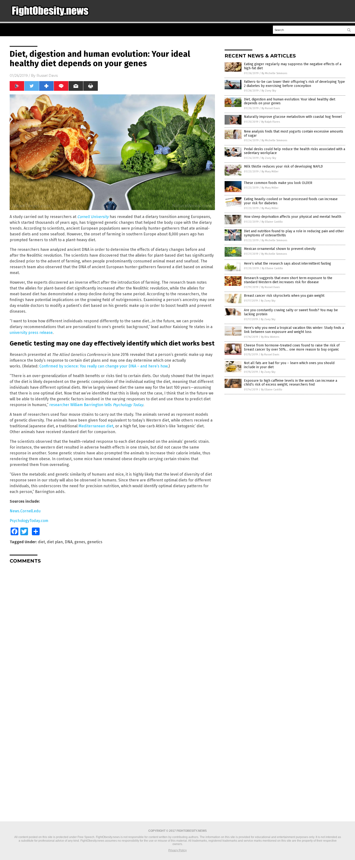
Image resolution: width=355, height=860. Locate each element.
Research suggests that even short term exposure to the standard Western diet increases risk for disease (288, 280)
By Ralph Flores (270, 121)
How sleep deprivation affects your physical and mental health (292, 217)
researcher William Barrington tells (96, 404)
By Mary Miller (270, 171)
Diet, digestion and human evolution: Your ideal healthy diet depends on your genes (289, 101)
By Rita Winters (270, 336)
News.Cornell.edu (25, 511)
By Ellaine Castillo (272, 221)
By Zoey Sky (269, 90)
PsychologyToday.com (29, 520)
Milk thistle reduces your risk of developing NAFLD (283, 166)
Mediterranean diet (95, 426)
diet (41, 542)
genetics (94, 542)
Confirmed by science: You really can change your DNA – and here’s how (103, 366)
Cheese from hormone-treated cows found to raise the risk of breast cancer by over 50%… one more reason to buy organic (292, 347)
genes (79, 542)
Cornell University (93, 216)
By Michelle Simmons (274, 73)
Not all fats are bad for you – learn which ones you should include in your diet (289, 365)
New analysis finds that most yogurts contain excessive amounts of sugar (293, 133)
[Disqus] (112, 627)
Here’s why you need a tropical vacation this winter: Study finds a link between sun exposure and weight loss (294, 330)
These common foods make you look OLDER (278, 183)
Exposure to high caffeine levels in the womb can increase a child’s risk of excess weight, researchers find (290, 383)
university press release (31, 332)
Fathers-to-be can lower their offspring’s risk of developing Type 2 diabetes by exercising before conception (294, 84)
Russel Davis (47, 75)
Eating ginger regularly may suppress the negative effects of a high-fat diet (292, 66)
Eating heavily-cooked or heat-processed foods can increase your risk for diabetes (291, 201)
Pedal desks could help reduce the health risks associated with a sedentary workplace (294, 151)
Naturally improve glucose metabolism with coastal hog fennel (293, 117)
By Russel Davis (271, 108)
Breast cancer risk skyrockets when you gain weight (284, 296)
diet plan (55, 542)
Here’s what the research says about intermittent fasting (287, 263)
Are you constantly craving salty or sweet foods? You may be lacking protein (291, 312)
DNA (68, 542)
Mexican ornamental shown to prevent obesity (280, 249)
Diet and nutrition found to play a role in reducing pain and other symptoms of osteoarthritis (294, 233)
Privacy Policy (177, 850)
